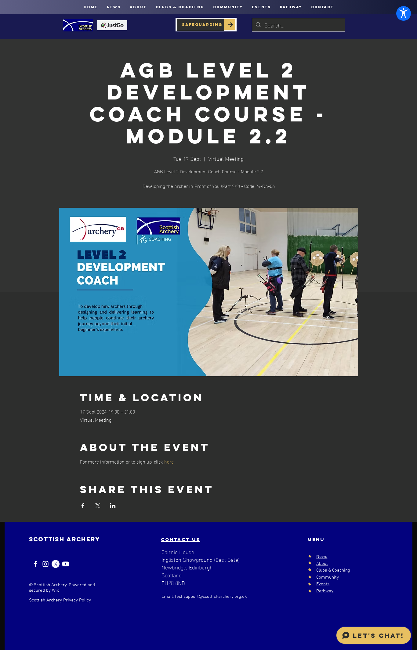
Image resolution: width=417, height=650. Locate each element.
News (321, 556)
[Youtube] (66, 564)
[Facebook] (35, 564)
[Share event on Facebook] (83, 505)
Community (327, 577)
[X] (56, 564)
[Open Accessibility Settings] (403, 13)
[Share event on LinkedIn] (113, 505)
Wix (55, 590)
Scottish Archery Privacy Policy (60, 600)
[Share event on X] (98, 505)
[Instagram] (45, 564)
